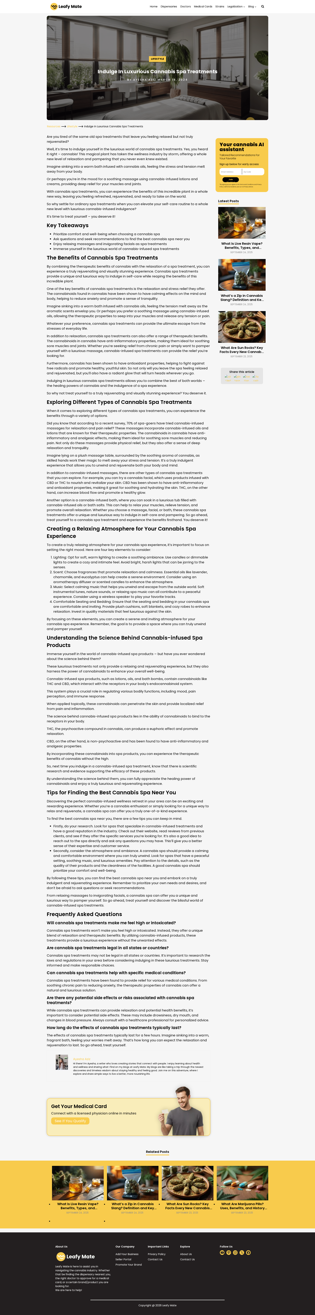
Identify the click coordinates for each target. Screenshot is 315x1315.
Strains (219, 6)
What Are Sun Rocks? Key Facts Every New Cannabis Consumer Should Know (242, 350)
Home (154, 6)
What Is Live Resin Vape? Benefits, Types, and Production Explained (241, 246)
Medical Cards (203, 6)
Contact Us (155, 1259)
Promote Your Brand (129, 1265)
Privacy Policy (157, 1254)
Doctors (185, 6)
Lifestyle (157, 59)
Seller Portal (123, 1259)
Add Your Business (127, 1254)
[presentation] (242, 223)
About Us (186, 1254)
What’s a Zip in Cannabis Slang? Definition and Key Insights (241, 298)
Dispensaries (169, 6)
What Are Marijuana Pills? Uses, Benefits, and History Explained (242, 1206)
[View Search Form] (263, 7)
